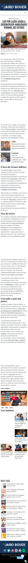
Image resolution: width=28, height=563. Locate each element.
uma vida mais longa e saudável (14, 340)
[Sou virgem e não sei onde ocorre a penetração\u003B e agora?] (3, 513)
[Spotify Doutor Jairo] (23, 550)
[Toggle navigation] (25, 12)
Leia (10, 19)
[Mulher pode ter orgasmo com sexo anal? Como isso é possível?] (3, 536)
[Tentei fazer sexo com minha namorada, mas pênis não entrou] (3, 519)
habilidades (9, 284)
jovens (6, 407)
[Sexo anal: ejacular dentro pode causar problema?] (3, 491)
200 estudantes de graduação (11, 189)
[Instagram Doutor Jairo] (20, 550)
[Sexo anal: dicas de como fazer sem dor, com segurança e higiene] (3, 508)
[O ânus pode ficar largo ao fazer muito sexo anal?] (3, 485)
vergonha (12, 374)
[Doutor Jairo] (14, 7)
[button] (20, 557)
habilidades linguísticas (12, 79)
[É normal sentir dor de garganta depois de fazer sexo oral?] (3, 496)
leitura (11, 407)
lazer (2, 407)
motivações (13, 179)
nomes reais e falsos (16, 275)
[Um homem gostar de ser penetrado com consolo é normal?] (3, 502)
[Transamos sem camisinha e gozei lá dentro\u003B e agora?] (3, 524)
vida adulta (12, 199)
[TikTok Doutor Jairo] (16, 550)
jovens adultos (11, 129)
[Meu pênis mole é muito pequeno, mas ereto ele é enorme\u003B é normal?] (3, 530)
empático (4, 334)
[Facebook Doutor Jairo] (5, 550)
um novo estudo (11, 70)
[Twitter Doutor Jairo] (8, 550)
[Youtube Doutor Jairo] (12, 550)
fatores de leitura (18, 223)
